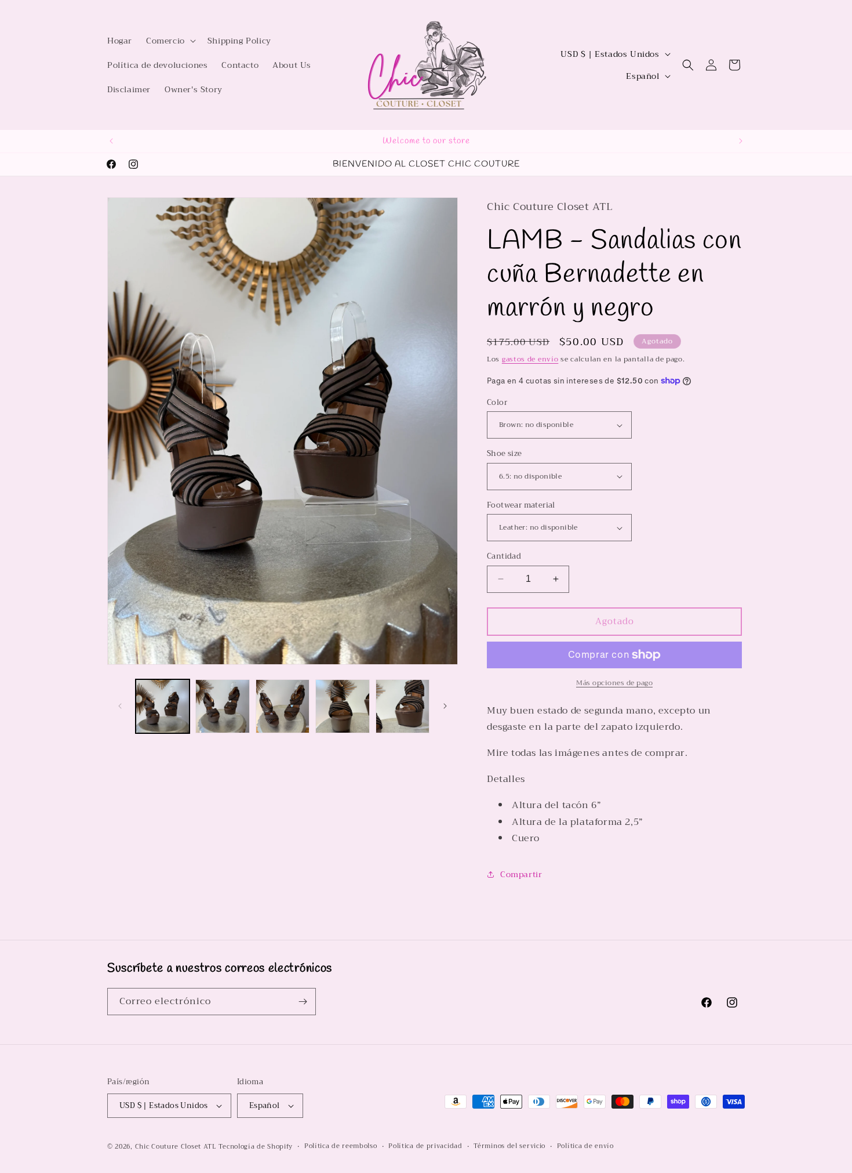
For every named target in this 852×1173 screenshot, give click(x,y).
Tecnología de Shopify (256, 1146)
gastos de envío (530, 359)
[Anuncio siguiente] (740, 141)
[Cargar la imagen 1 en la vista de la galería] (163, 706)
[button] (170, 40)
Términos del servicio (509, 1146)
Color (497, 402)
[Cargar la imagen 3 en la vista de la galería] (283, 706)
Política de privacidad (425, 1146)
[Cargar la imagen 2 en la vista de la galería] (222, 706)
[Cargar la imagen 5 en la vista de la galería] (402, 706)
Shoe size (504, 453)
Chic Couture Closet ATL (177, 1146)
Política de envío (585, 1146)
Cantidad (504, 556)
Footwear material (521, 505)
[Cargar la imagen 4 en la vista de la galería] (342, 706)
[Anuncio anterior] (111, 141)
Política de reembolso (340, 1146)
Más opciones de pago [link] (614, 683)
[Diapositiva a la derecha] (445, 706)
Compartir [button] (521, 874)
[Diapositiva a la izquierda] (120, 706)
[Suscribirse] (302, 1001)
